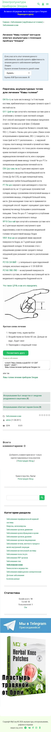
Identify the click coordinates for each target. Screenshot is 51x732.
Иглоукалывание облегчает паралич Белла (20, 407)
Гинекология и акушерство (17, 568)
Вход (31, 461)
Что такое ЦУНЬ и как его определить (20, 285)
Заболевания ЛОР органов (17, 558)
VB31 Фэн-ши (9, 238)
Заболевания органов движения (20, 530)
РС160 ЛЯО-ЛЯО (10, 270)
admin (8, 420)
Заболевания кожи (10, 25)
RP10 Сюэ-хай (9, 221)
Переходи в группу (25, 14)
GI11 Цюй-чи (8, 111)
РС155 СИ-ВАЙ (9, 262)
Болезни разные (13, 579)
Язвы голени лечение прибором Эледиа (20, 377)
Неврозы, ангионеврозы (16, 526)
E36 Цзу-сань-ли (10, 168)
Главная (6, 22)
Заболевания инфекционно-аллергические (24, 572)
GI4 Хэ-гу (7, 99)
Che (25, 607)
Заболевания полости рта (17, 554)
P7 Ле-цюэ (8, 185)
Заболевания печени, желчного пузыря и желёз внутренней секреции (23, 545)
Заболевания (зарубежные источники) (27, 22)
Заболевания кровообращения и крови (22, 533)
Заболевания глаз (14, 561)
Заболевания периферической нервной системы (22, 521)
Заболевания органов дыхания (19, 537)
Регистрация (23, 461)
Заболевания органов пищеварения (21, 540)
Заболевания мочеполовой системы (21, 551)
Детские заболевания (15, 575)
